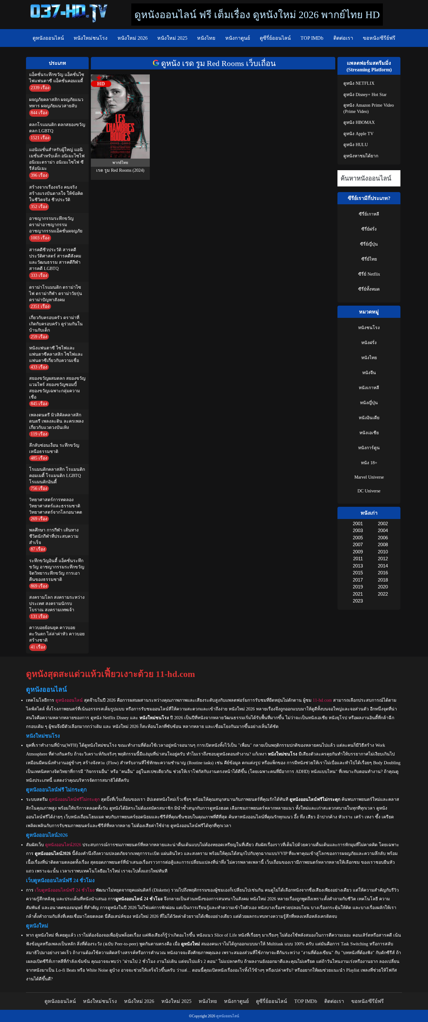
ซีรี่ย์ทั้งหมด (369, 289)
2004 (383, 530)
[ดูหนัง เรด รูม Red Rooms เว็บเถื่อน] (157, 63)
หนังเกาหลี (369, 387)
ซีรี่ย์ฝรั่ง (369, 229)
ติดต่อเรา (343, 38)
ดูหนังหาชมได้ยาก (360, 156)
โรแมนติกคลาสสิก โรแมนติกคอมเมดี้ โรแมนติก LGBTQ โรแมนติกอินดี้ (57, 475)
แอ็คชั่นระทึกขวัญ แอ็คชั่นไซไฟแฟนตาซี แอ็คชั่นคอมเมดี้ (56, 77)
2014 (383, 565)
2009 (358, 551)
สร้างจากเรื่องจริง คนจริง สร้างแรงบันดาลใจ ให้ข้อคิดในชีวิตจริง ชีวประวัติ (56, 193)
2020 (383, 586)
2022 (383, 594)
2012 (383, 558)
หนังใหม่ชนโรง (90, 38)
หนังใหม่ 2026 (132, 38)
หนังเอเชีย (369, 432)
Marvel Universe (369, 477)
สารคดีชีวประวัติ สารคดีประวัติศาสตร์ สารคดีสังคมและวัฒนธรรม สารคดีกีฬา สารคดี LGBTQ (55, 259)
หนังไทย (206, 38)
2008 (383, 544)
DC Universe (369, 491)
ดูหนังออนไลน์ (48, 38)
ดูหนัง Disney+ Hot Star (365, 94)
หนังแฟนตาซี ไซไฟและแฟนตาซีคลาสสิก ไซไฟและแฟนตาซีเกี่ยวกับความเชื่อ (56, 354)
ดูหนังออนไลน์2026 (63, 844)
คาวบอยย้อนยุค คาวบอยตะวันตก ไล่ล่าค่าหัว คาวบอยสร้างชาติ (57, 634)
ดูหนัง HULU (355, 144)
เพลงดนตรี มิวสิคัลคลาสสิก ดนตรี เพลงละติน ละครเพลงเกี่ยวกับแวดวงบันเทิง (56, 421)
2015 (358, 572)
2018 (383, 579)
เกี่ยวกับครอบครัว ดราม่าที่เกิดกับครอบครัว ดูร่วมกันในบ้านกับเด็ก (56, 324)
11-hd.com (322, 700)
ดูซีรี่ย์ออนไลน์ (275, 38)
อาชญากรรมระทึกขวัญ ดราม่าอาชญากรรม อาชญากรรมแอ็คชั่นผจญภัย (55, 224)
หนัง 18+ (369, 462)
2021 (358, 594)
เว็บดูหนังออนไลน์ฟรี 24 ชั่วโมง (65, 890)
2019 (358, 586)
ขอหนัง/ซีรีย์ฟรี (379, 38)
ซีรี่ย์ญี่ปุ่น (369, 244)
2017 (358, 579)
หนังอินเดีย (369, 417)
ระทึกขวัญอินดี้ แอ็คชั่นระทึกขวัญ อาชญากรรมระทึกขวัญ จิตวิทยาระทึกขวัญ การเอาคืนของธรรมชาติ (56, 570)
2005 (358, 537)
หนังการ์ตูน (369, 447)
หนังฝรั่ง (369, 342)
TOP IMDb (311, 38)
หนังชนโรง (369, 327)
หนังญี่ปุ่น (369, 402)
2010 (383, 551)
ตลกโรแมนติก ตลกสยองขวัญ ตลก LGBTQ (57, 127)
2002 (383, 523)
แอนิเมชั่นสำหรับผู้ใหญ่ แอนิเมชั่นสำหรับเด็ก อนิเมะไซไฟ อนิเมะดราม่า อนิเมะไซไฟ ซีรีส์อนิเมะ (57, 159)
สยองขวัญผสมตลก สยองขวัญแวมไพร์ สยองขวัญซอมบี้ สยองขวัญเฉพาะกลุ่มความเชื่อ (57, 387)
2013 (358, 565)
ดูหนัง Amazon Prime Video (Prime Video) (368, 108)
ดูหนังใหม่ (44, 935)
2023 (358, 600)
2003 (358, 530)
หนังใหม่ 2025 (172, 38)
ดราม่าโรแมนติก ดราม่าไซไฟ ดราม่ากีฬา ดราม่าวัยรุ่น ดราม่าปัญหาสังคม (55, 293)
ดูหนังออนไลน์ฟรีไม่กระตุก (74, 799)
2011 (358, 558)
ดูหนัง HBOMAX (359, 122)
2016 (383, 572)
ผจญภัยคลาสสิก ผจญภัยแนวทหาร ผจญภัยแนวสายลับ (56, 102)
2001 (358, 523)
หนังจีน (369, 372)
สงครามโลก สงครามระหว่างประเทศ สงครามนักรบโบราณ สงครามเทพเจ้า (57, 603)
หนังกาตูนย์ (237, 38)
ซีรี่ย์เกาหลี (369, 214)
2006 (383, 537)
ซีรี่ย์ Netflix (369, 274)
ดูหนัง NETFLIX (358, 83)
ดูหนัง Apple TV (358, 133)
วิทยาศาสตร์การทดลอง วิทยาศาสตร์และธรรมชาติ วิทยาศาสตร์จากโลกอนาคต (55, 506)
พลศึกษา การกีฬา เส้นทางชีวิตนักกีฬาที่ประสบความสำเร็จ (54, 536)
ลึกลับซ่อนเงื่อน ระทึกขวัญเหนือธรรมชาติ (54, 448)
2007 (358, 544)
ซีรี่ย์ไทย (369, 259)
